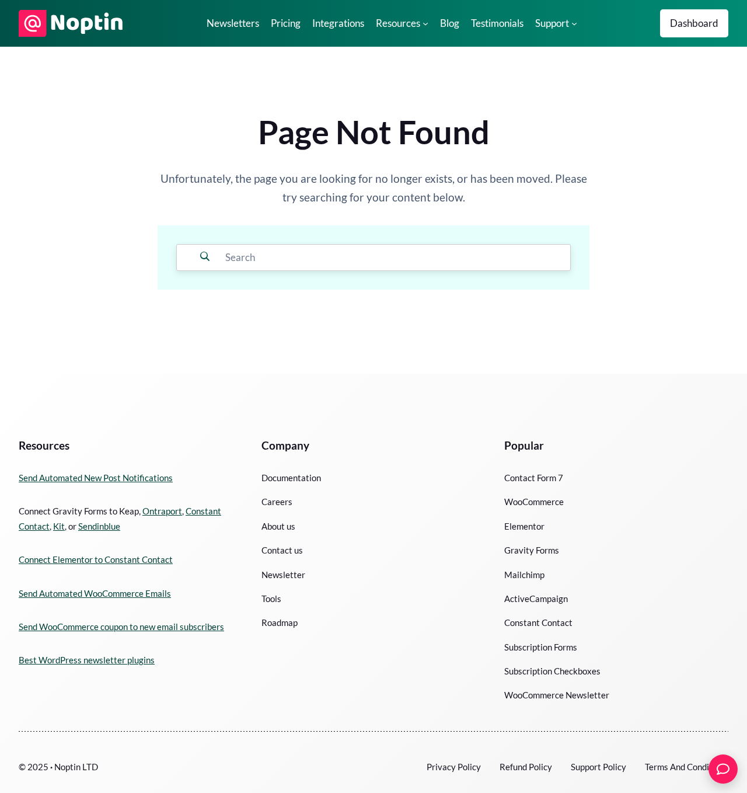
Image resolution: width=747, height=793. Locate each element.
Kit (59, 526)
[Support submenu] (574, 23)
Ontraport (162, 511)
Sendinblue (99, 526)
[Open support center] (723, 769)
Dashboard (694, 23)
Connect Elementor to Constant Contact (96, 559)
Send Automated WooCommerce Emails (95, 593)
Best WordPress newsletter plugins (87, 660)
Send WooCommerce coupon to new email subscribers (121, 626)
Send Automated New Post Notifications (96, 477)
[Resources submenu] (425, 23)
